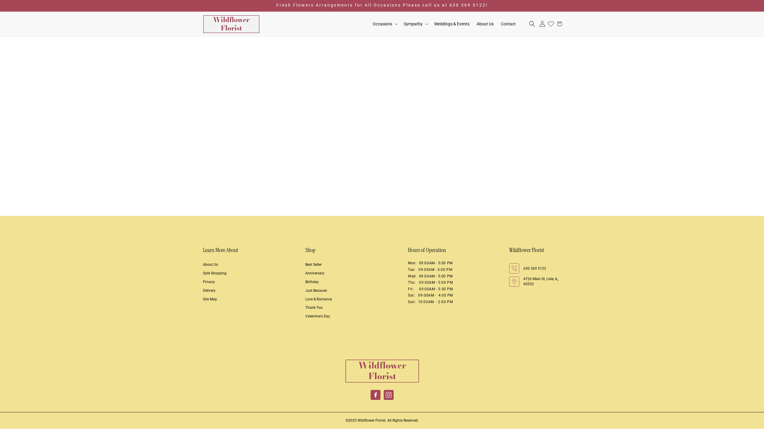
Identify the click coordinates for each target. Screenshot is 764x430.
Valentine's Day (317, 316)
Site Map (210, 299)
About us (210, 264)
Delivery (209, 290)
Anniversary (314, 273)
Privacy (209, 282)
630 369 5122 (534, 268)
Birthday (312, 282)
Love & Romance (318, 299)
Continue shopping (382, 118)
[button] (384, 24)
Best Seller (313, 264)
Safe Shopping (215, 273)
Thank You (314, 307)
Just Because (316, 290)
